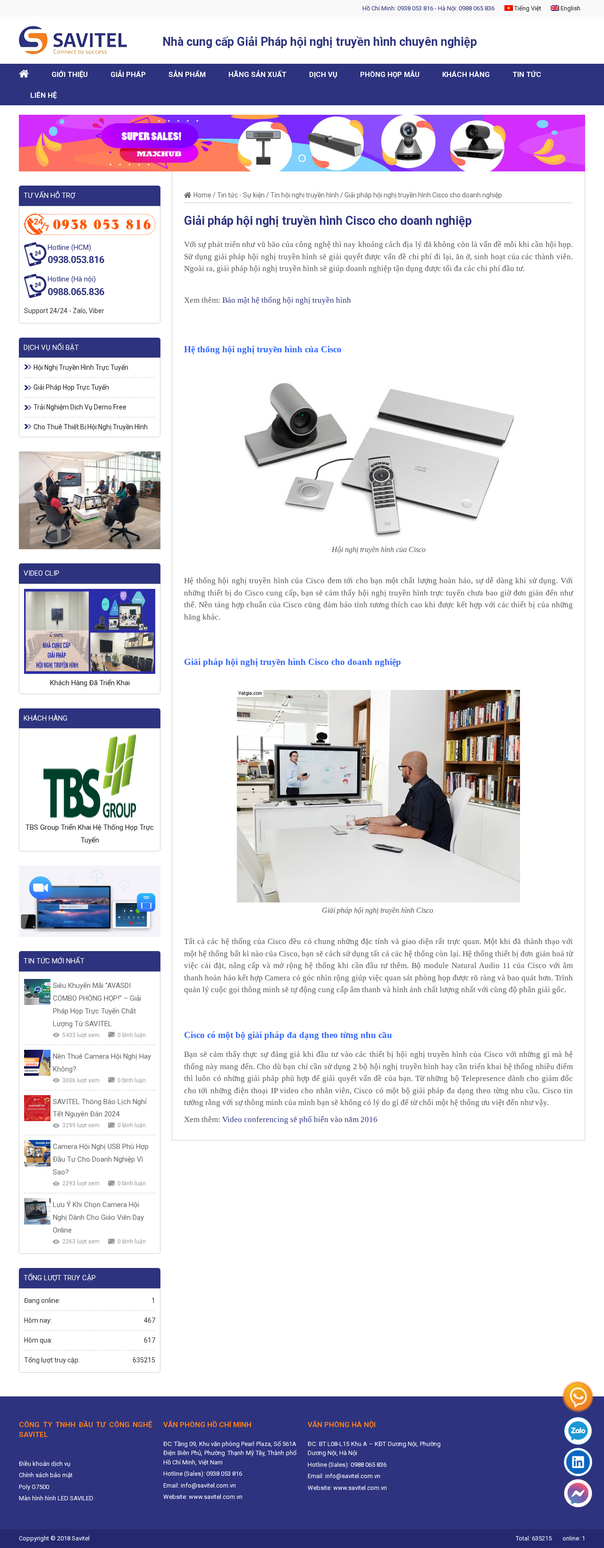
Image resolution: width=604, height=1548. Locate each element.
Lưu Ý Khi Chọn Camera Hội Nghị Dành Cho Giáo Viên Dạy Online (98, 1217)
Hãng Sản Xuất (257, 74)
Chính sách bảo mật (46, 1475)
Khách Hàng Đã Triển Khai (90, 683)
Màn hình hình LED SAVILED (56, 1498)
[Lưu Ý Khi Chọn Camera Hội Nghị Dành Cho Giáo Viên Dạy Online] (37, 1211)
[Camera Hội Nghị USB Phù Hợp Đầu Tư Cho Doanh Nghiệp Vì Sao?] (37, 1153)
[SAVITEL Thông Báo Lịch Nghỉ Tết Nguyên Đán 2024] (37, 1108)
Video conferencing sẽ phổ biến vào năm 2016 (300, 1119)
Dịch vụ (323, 74)
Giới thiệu (69, 74)
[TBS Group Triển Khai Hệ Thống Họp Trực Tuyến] (89, 775)
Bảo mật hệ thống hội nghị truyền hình (286, 300)
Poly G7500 (34, 1486)
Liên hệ (43, 95)
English (569, 8)
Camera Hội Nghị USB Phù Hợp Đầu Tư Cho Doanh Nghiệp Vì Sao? (101, 1159)
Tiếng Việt (527, 8)
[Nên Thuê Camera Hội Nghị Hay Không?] (37, 1063)
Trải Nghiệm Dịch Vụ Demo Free (80, 407)
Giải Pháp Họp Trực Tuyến (71, 387)
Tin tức (526, 74)
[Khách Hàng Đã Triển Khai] (89, 631)
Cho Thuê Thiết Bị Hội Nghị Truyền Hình (91, 427)
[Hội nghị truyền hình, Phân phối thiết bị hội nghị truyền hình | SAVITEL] (76, 40)
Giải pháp (128, 74)
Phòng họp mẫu (389, 74)
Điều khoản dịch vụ (44, 1463)
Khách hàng (466, 74)
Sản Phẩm (187, 74)
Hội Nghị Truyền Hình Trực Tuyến (81, 367)
